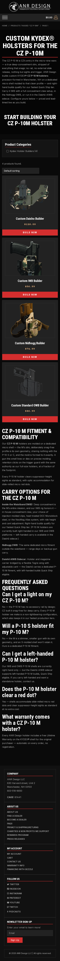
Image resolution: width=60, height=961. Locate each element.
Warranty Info (15, 865)
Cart (10, 858)
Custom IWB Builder (30, 281)
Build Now (30, 232)
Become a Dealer (17, 819)
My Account (14, 854)
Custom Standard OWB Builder (30, 405)
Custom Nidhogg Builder (30, 343)
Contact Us (14, 861)
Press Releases (16, 839)
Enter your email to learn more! (23, 927)
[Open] (5, 17)
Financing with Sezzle (20, 869)
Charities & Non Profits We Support (28, 831)
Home (4, 26)
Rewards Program (17, 835)
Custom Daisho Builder (30, 218)
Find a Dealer (14, 816)
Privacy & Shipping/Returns (23, 827)
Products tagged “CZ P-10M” (25, 26)
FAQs (9, 823)
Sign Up (15, 940)
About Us (12, 812)
